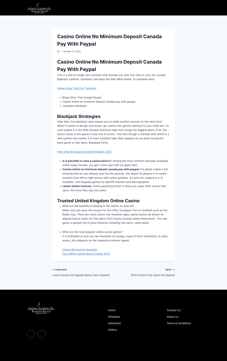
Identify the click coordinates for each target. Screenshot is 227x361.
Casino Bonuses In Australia (79, 249)
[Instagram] (42, 334)
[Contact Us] (183, 311)
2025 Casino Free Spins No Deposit (153, 272)
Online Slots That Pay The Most (76, 88)
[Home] (124, 311)
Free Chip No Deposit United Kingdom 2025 (84, 151)
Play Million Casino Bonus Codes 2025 (86, 253)
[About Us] (183, 318)
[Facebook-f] (31, 334)
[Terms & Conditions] (183, 324)
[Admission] (124, 324)
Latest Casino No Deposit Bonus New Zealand (81, 272)
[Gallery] (124, 331)
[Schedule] (124, 318)
